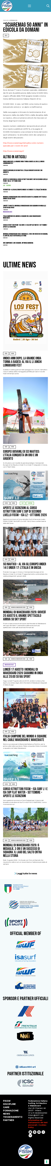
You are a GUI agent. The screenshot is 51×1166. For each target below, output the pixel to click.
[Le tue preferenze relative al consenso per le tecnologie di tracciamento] (46, 1161)
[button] (29, 6)
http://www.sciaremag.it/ (13, 151)
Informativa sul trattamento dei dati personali (38, 1122)
